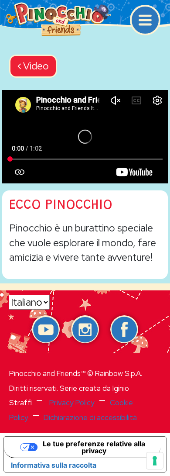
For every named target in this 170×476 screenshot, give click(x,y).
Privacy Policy (72, 402)
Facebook (124, 329)
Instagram (85, 329)
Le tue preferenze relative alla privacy (94, 447)
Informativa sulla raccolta (53, 465)
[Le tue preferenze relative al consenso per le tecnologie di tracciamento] (154, 460)
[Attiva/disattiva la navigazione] (145, 20)
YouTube (46, 329)
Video (35, 65)
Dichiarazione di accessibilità (90, 417)
